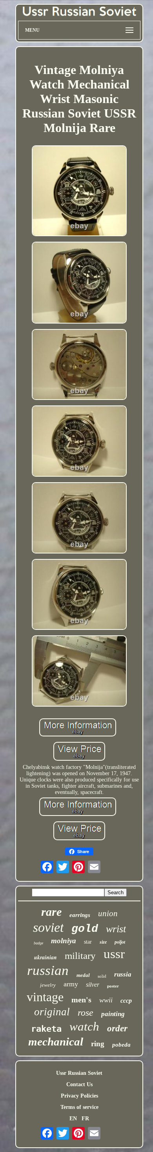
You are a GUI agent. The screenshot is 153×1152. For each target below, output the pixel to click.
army (71, 984)
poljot (120, 942)
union (108, 913)
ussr (114, 954)
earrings (79, 915)
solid (102, 976)
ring (97, 1044)
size (103, 942)
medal (83, 975)
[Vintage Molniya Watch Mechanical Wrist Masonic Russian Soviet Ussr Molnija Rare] (79, 191)
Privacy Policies (79, 1096)
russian (48, 970)
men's (81, 999)
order (117, 1028)
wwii (106, 1000)
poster (113, 986)
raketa (46, 1029)
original (52, 1012)
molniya (63, 941)
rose (85, 1012)
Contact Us (79, 1084)
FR (85, 1118)
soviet (48, 927)
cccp (126, 1000)
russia (122, 974)
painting (113, 1014)
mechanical (55, 1041)
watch (84, 1026)
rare (51, 911)
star (88, 942)
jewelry (48, 985)
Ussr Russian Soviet (79, 1073)
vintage (45, 997)
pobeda (121, 1045)
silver (92, 984)
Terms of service (79, 1107)
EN (73, 1118)
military (80, 955)
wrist (116, 929)
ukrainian (45, 957)
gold (84, 929)
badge (38, 943)
